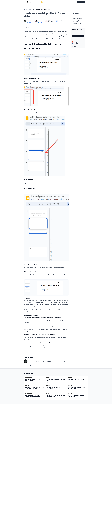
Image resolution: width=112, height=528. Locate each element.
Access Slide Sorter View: (78, 16)
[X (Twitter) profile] (29, 365)
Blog (73, 2)
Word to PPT (75, 43)
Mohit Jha (40, 21)
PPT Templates (62, 2)
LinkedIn (29, 22)
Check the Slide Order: (77, 23)
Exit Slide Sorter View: (77, 25)
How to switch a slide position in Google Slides (78, 13)
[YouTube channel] (32, 365)
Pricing (68, 2)
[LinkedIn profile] (30, 365)
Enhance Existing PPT (76, 41)
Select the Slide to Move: (77, 18)
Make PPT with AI (81, 2)
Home (26, 9)
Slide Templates (54, 2)
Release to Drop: (76, 21)
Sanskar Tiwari (30, 21)
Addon (39, 2)
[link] (41, 9)
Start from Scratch (78, 36)
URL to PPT (75, 46)
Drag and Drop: (76, 20)
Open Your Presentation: (77, 15)
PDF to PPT (74, 42)
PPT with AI (46, 2)
